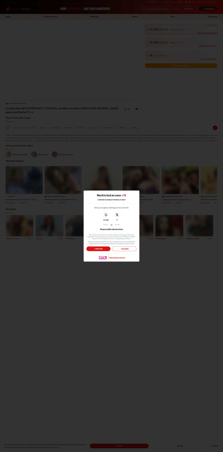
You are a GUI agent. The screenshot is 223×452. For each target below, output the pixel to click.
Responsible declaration (111, 229)
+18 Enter (98, 249)
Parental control (117, 257)
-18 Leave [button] (124, 249)
